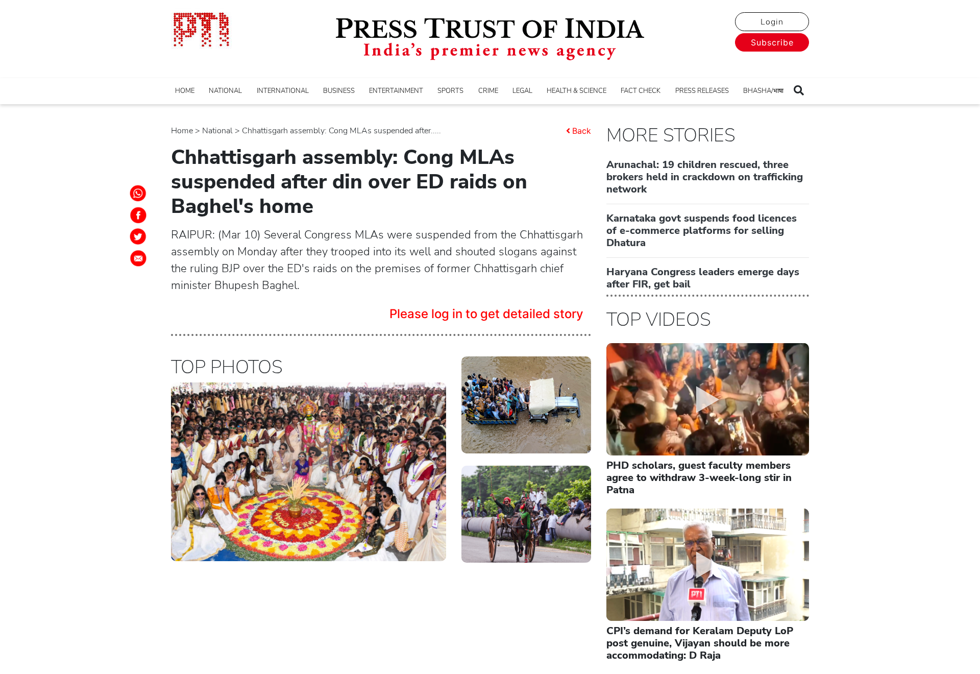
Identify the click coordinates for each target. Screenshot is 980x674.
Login (772, 22)
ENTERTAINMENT (396, 90)
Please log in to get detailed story (486, 313)
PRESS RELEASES (702, 90)
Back (581, 131)
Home (182, 130)
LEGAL (522, 90)
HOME (184, 90)
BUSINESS (339, 90)
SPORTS (450, 90)
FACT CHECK (640, 90)
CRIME (488, 90)
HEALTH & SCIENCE (576, 90)
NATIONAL (225, 90)
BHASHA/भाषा (763, 90)
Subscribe (772, 42)
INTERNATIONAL (283, 90)
